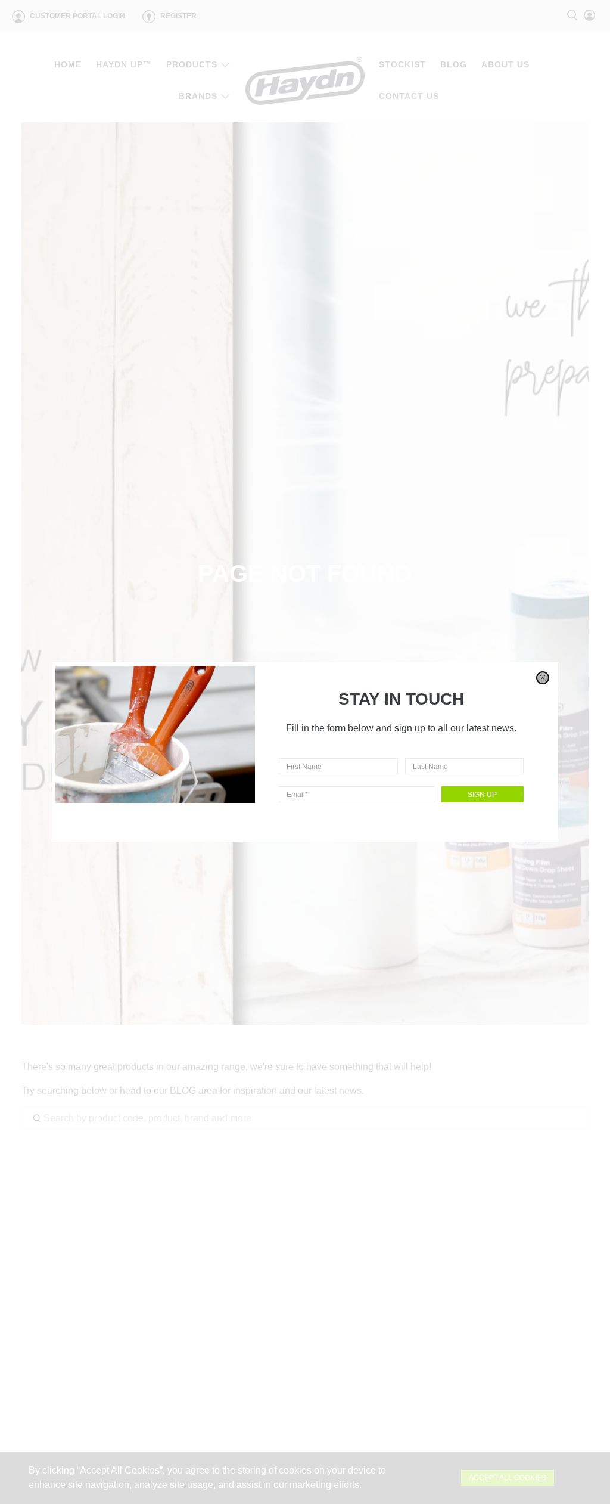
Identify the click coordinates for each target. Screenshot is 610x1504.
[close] (543, 678)
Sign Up (482, 794)
